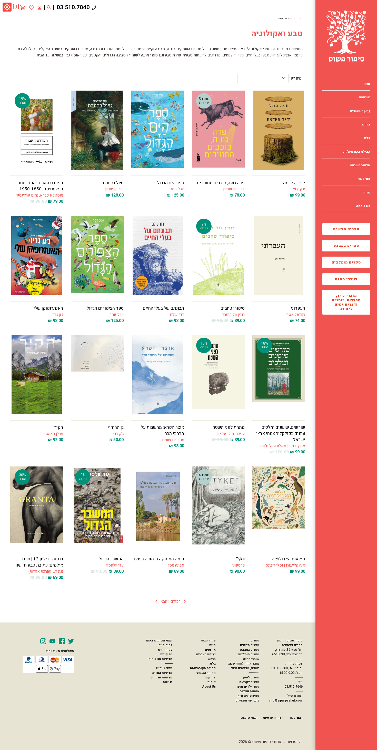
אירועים (210, 649)
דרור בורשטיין (234, 189)
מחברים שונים (173, 440)
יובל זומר (177, 189)
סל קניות (166, 654)
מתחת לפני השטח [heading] (229, 427)
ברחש (212, 659)
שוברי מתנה (346, 279)
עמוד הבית (208, 640)
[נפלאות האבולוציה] (278, 506)
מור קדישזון (114, 189)
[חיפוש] (49, 7)
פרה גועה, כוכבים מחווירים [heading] (221, 183)
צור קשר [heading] (364, 179)
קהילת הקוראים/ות (203, 668)
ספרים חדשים (346, 229)
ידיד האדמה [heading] (294, 183)
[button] (170, 601)
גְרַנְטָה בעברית (206, 654)
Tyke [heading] (240, 559)
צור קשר (210, 677)
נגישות (167, 682)
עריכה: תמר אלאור (230, 433)
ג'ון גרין (57, 314)
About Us (209, 686)
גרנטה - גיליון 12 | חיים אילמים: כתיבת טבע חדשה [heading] (39, 562)
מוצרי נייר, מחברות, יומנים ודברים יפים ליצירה (346, 302)
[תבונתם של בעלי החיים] (157, 255)
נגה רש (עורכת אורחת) (45, 571)
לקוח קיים (165, 645)
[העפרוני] (278, 255)
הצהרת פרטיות (273, 717)
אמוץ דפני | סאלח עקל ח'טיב (282, 446)
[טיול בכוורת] (97, 130)
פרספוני (238, 565)
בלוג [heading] (367, 138)
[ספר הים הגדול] (157, 130)
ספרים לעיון (251, 677)
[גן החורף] (97, 374)
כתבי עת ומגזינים (247, 700)
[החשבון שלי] (39, 7)
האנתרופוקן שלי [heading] (48, 308)
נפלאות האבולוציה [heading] (288, 559)
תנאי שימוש (164, 668)
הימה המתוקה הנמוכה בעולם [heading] (158, 559)
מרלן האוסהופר (51, 433)
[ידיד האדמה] (278, 130)
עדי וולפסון (115, 565)
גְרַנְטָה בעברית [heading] (360, 111)
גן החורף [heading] (116, 427)
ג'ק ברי (118, 433)
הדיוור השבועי (206, 672)
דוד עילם (177, 314)
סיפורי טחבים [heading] (233, 308)
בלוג (213, 663)
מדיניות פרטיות (161, 677)
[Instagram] (43, 641)
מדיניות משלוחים (160, 659)
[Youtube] (52, 641)
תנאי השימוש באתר (159, 640)
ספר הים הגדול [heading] (170, 183)
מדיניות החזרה (162, 672)
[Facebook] (62, 641)
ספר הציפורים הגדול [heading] (105, 308)
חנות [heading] (367, 83)
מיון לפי (295, 78)
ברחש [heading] (366, 124)
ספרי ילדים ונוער (247, 686)
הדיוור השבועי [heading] (360, 165)
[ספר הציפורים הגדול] (97, 255)
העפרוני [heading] (298, 308)
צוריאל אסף (295, 314)
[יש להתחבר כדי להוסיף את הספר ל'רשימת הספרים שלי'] (31, 7)
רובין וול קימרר (233, 314)
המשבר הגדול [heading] (111, 559)
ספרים (255, 640)
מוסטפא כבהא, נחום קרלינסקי (39, 195)
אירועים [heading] (364, 97)
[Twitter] (71, 641)
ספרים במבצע (346, 245)
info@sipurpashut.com (286, 700)
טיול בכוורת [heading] (113, 183)
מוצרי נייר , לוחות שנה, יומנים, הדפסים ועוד (243, 665)
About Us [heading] (363, 206)
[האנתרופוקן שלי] (36, 255)
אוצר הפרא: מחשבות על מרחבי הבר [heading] (162, 430)
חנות (212, 645)
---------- (254, 672)
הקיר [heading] (58, 427)
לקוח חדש (165, 649)
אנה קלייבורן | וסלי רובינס (285, 565)
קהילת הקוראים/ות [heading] (356, 151)
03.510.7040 (73, 7)
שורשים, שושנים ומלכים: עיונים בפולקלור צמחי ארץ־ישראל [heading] (280, 433)
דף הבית (298, 18)
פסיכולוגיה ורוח (248, 696)
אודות (211, 682)
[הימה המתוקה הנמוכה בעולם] (157, 506)
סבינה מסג (176, 565)
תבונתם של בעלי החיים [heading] (163, 308)
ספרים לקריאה (249, 682)
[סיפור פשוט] (346, 36)
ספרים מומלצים (346, 262)
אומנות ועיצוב (249, 691)
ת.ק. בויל (298, 189)
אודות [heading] (366, 192)
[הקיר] (36, 374)
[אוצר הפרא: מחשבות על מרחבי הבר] (157, 374)
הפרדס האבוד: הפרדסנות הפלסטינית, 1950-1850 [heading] (40, 186)
